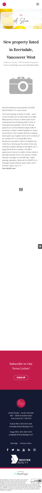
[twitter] (13, 450)
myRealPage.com (21, 474)
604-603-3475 (26, 432)
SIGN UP (21, 377)
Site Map (14, 443)
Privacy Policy (26, 443)
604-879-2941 (26, 424)
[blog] (29, 450)
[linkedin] (18, 450)
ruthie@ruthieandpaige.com (21, 426)
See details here (9, 168)
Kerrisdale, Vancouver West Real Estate (24, 65)
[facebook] (7, 450)
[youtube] (23, 450)
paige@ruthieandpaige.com (21, 434)
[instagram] (34, 450)
